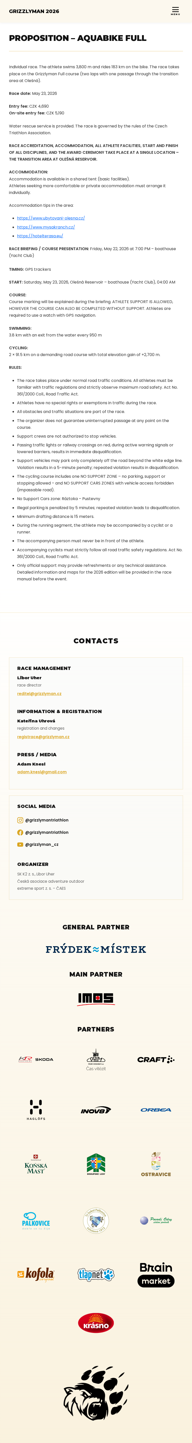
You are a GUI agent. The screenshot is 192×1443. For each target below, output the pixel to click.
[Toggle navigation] (175, 11)
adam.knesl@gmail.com (42, 772)
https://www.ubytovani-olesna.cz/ (51, 218)
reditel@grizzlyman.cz (39, 693)
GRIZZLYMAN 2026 (34, 11)
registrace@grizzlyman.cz (43, 736)
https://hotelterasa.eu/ (40, 236)
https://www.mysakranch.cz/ (46, 227)
